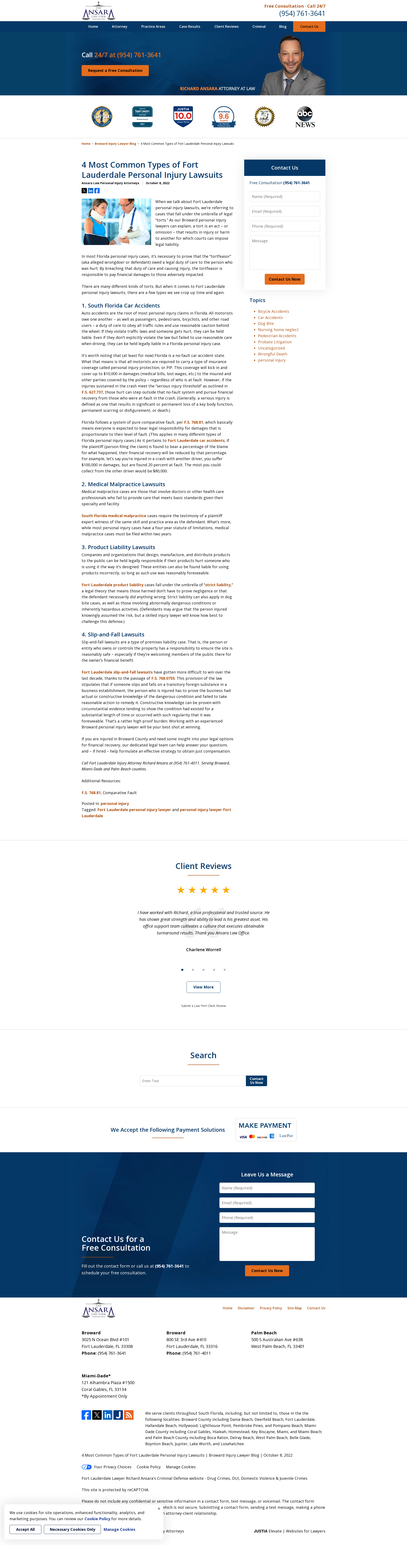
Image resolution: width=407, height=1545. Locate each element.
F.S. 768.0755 (163, 678)
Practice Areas (153, 26)
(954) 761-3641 (302, 13)
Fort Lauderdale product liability (113, 584)
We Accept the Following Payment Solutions (168, 1129)
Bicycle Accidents (273, 311)
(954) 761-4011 (197, 1353)
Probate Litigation (275, 341)
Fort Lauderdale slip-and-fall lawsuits (117, 672)
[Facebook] (86, 1415)
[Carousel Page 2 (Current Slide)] (193, 970)
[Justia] (118, 1415)
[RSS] (129, 1415)
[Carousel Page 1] (182, 970)
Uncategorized (271, 348)
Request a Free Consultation (115, 70)
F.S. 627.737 (92, 392)
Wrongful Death (272, 353)
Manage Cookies (181, 1466)
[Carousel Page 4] (214, 970)
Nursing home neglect (278, 329)
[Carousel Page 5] (224, 970)
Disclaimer (246, 1308)
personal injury (115, 803)
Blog (282, 26)
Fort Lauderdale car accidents (196, 440)
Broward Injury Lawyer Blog (115, 144)
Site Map (294, 1308)
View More (203, 987)
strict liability (218, 584)
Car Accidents (270, 317)
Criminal (259, 26)
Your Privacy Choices (112, 1466)
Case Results (189, 26)
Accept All (25, 1529)
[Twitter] (97, 1415)
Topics (257, 299)
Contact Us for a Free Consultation (116, 1243)
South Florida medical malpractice (114, 515)
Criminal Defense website (180, 1478)
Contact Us (309, 26)
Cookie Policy (149, 1466)
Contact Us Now (284, 279)
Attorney (119, 26)
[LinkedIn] (107, 1415)
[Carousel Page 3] (203, 970)
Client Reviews (227, 26)
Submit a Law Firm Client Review (203, 1006)
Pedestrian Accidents (277, 335)
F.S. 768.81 (193, 422)
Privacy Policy (271, 1308)
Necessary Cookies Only (72, 1529)
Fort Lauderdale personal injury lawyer (134, 809)
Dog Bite (266, 323)
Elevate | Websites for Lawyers (289, 1531)
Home (93, 26)
